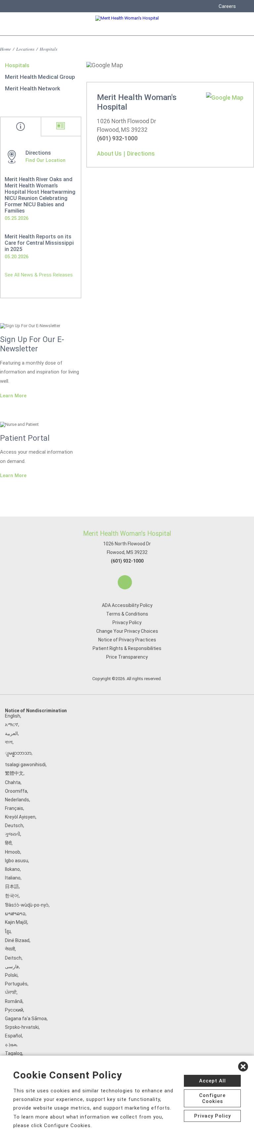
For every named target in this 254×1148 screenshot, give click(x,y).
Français (14, 808)
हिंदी (8, 843)
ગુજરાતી (12, 834)
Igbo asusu (16, 860)
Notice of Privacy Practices (127, 639)
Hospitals (17, 65)
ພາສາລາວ (15, 913)
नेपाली (10, 949)
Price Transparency (127, 657)
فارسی (12, 966)
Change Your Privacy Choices (127, 631)
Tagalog (13, 1053)
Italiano (13, 877)
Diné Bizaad (17, 940)
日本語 (12, 886)
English (12, 716)
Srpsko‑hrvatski (22, 1027)
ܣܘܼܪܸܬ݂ (11, 1044)
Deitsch (13, 958)
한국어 (12, 895)
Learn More (13, 396)
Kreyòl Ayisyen (20, 817)
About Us (109, 153)
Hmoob (12, 852)
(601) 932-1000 (127, 561)
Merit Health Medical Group (40, 77)
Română (13, 1001)
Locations (25, 49)
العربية (11, 733)
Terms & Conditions (127, 614)
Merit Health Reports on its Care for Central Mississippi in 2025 (39, 242)
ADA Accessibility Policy (127, 605)
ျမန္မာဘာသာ (18, 753)
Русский (14, 1010)
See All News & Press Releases (39, 275)
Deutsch (14, 825)
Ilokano (12, 869)
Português (16, 983)
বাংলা (9, 742)
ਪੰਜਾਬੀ (11, 992)
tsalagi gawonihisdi (25, 764)
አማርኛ (11, 724)
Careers (227, 6)
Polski (11, 975)
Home (5, 49)
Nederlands (17, 799)
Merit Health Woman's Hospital (127, 533)
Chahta (13, 782)
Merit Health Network (32, 88)
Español (13, 1035)
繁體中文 (14, 773)
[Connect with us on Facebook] (125, 582)
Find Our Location (45, 160)
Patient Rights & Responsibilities (127, 648)
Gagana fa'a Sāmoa (26, 1018)
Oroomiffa (16, 791)
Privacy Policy (127, 622)
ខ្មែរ (8, 931)
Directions (141, 153)
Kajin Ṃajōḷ (16, 922)
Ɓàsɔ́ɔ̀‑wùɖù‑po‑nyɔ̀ (27, 905)
